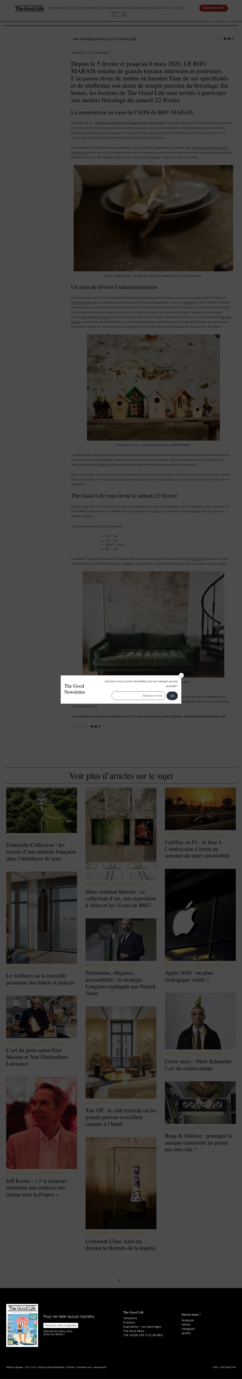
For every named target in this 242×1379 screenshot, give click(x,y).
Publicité (70, 1367)
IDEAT (216, 1367)
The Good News (133, 1331)
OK (172, 695)
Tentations (130, 1318)
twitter (186, 1324)
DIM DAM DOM (228, 1367)
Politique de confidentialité (51, 1367)
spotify (186, 1333)
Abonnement (100, 1367)
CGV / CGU (30, 1367)
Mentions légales (14, 1367)
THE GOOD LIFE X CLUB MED (143, 1335)
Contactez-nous (84, 1367)
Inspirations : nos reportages (142, 1326)
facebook (188, 1320)
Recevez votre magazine (60, 1325)
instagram (188, 1328)
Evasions (129, 1322)
